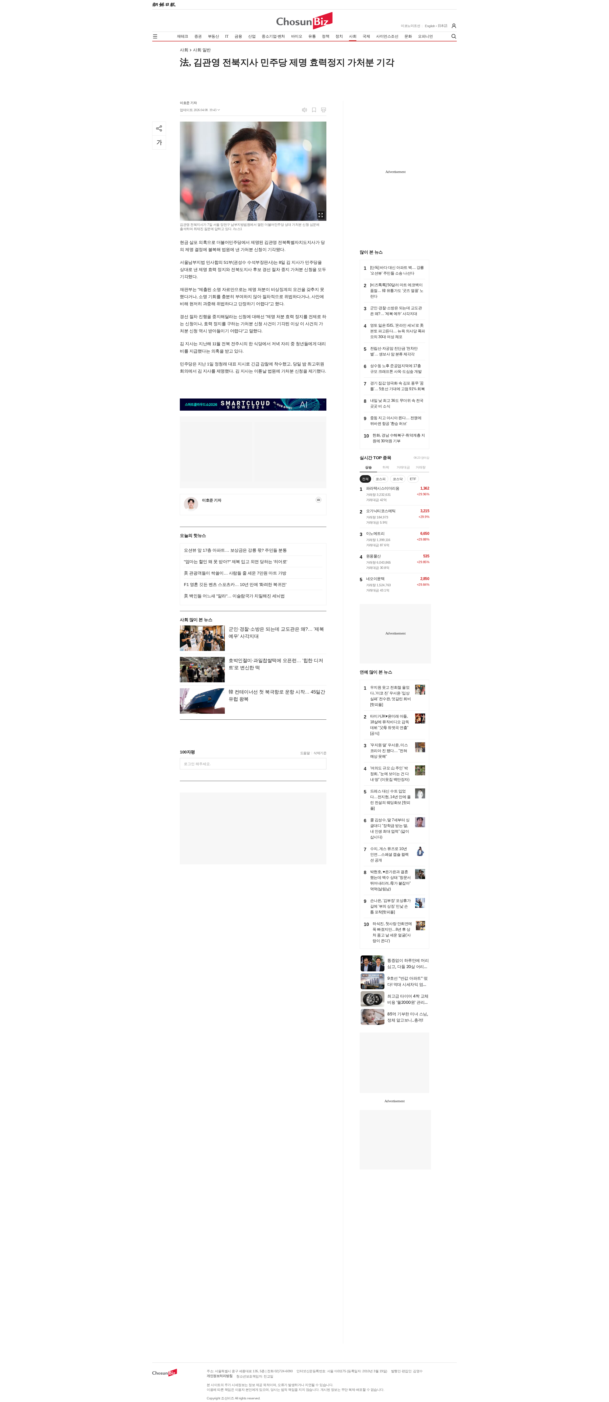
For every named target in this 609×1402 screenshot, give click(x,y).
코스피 (381, 479)
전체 (365, 479)
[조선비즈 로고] (304, 21)
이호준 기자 (188, 103)
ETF (413, 479)
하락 (386, 467)
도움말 (305, 753)
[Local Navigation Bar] (155, 36)
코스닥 (398, 479)
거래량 (421, 467)
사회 (184, 50)
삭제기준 (320, 753)
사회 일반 (202, 50)
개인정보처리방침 (219, 1376)
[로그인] (454, 26)
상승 (368, 467)
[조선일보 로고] (164, 4)
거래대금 (403, 467)
